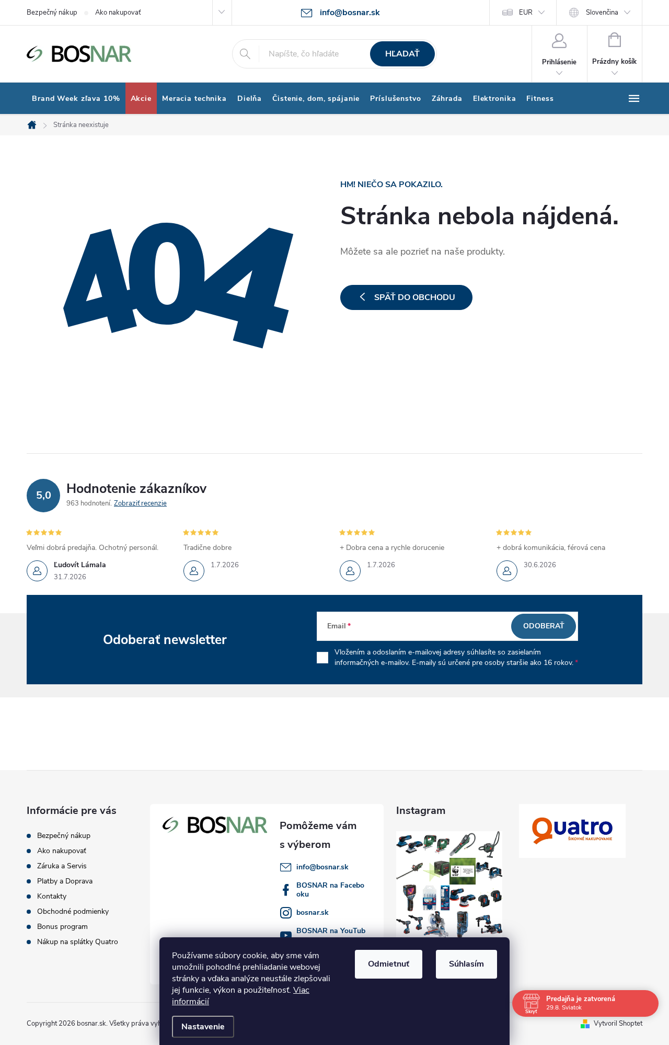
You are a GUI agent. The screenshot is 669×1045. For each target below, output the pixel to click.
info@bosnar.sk (322, 867)
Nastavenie (203, 1026)
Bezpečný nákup (52, 12)
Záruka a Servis (62, 866)
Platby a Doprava (65, 881)
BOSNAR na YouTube (330, 935)
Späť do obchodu (414, 297)
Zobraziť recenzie (140, 503)
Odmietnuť (388, 964)
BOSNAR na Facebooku (330, 889)
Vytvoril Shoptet (618, 1023)
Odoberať (543, 626)
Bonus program (62, 927)
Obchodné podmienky (73, 911)
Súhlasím (466, 964)
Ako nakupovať (118, 12)
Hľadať (402, 54)
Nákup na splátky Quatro (77, 942)
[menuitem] (76, 99)
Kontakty (51, 896)
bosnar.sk (312, 912)
